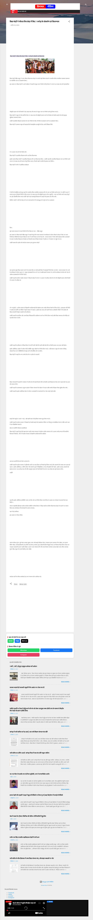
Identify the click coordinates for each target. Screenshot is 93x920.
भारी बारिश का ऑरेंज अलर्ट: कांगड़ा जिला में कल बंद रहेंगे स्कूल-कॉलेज (29, 753)
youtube (10, 896)
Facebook (56, 650)
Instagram (23, 654)
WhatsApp (23, 650)
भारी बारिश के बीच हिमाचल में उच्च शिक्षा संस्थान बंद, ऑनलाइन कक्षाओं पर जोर (32, 858)
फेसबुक (17, 641)
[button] (69, 21)
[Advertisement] (81, 45)
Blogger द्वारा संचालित (47, 882)
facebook (11, 893)
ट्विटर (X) (24, 641)
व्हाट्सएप (11, 641)
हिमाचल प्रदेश (23, 584)
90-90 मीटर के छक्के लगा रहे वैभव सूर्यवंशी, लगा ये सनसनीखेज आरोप (29, 774)
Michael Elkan (44, 885)
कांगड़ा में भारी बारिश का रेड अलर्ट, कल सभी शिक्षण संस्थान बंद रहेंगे (29, 732)
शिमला (15, 584)
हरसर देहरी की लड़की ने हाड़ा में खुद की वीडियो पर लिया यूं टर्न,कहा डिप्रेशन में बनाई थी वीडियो (36, 795)
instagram (11, 897)
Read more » (65, 682)
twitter (10, 894)
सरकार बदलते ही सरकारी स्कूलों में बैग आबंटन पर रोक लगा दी (27, 687)
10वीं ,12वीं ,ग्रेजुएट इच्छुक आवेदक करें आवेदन (23, 666)
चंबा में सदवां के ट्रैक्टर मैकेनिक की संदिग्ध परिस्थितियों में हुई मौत (28, 816)
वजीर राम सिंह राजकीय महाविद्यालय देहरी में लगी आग (24, 837)
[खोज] (86, 5)
